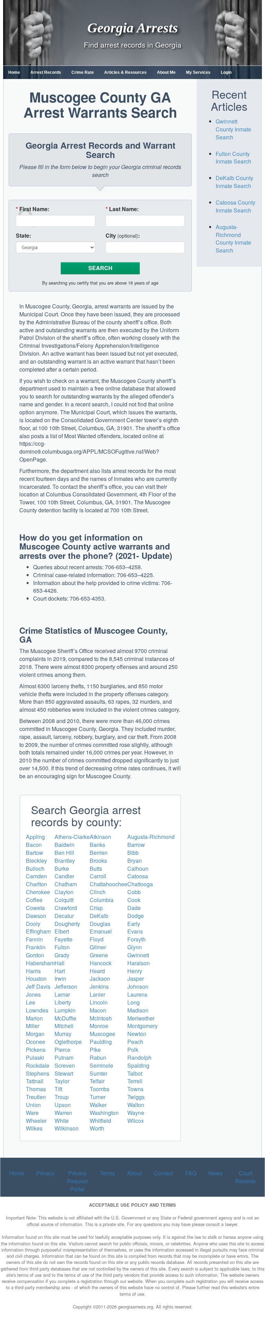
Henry (134, 971)
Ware (32, 1113)
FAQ (190, 1173)
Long (133, 1002)
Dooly (33, 924)
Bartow (34, 853)
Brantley (65, 860)
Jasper (135, 978)
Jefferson (66, 986)
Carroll (98, 876)
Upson (63, 1105)
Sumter (98, 1073)
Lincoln (99, 1002)
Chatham (66, 884)
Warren (63, 1113)
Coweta (35, 908)
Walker (98, 1105)
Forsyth (136, 939)
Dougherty (67, 924)
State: (23, 235)
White (62, 1121)
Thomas (36, 1089)
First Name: (32, 209)
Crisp (96, 908)
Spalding (138, 1065)
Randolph (139, 1057)
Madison (137, 1010)
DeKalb (99, 916)
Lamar (62, 994)
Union (33, 1105)
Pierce (62, 1050)
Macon (98, 1010)
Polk (132, 1050)
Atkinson (100, 837)
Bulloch (35, 868)
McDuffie (65, 1018)
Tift (58, 1089)
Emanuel (101, 931)
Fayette (63, 939)
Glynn (134, 947)
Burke (62, 868)
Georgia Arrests (132, 27)
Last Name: (122, 209)
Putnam (64, 1057)
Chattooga (140, 884)
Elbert (62, 931)
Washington (104, 1113)
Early (133, 924)
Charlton (36, 884)
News (215, 1173)
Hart (60, 971)
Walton (135, 1105)
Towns (135, 1089)
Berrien (99, 853)
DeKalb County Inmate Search (234, 182)
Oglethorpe (68, 1042)
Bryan (134, 860)
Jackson (100, 978)
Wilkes (34, 1128)
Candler (64, 876)
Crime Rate (82, 72)
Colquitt (64, 900)
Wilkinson (67, 1128)
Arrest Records (45, 72)
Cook (133, 900)
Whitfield (100, 1121)
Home (14, 72)
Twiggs (136, 1097)
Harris (33, 971)
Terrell (135, 1081)
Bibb (133, 853)
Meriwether (141, 1018)
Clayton (64, 892)
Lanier (97, 994)
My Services (198, 72)
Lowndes (37, 1010)
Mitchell (64, 1026)
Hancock (100, 963)
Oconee (35, 1042)
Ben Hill (64, 853)
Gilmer (98, 947)
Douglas (100, 924)
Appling (35, 837)
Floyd (97, 939)
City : (123, 235)
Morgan (35, 1034)
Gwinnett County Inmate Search (233, 129)
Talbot (134, 1073)
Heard (97, 971)
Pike (95, 1050)
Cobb (134, 892)
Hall (60, 963)
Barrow (136, 845)
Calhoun (137, 868)
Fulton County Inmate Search (233, 158)
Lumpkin (65, 1010)
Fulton (62, 947)
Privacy (45, 1173)
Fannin (34, 939)
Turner (98, 1097)
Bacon (34, 845)
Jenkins (99, 986)
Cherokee (38, 892)
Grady (62, 955)
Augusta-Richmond (151, 837)
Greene (99, 955)
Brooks (98, 860)
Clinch (98, 892)
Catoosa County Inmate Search (235, 206)
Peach (135, 1042)
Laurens (137, 994)
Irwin (60, 978)
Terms (107, 1173)
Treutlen (36, 1097)
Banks (97, 845)
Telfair (97, 1081)
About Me (166, 72)
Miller (32, 1026)
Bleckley (36, 860)
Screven (65, 1065)
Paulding (101, 1042)
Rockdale (37, 1065)
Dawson (36, 916)
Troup (62, 1097)
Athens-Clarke (72, 837)
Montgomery (142, 1026)
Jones (33, 994)
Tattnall (34, 1081)
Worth (97, 1128)
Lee (30, 1002)
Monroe (99, 1026)
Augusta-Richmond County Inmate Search (233, 239)
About (134, 1173)
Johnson (137, 986)
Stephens (37, 1073)
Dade (134, 908)
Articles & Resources (125, 72)
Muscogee (102, 1034)
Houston (36, 978)
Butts (96, 868)
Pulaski (35, 1057)
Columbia (102, 900)
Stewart (64, 1073)
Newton (136, 1034)
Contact (163, 1173)
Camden (36, 876)
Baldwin (65, 845)
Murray (63, 1034)
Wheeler (36, 1121)
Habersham (40, 963)
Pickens (36, 1050)
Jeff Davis (38, 986)
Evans (135, 931)
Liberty (63, 1002)
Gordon (35, 955)
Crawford (66, 908)
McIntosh (101, 1018)
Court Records (245, 1177)
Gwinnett (138, 955)
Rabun (98, 1057)
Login (226, 72)
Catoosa (137, 876)
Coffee (34, 900)
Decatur (64, 916)
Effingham (38, 931)
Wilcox (135, 1121)
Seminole (101, 1065)
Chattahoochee (108, 884)
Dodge (135, 916)
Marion (34, 1018)
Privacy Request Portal (77, 1181)
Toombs (99, 1089)
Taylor (62, 1081)
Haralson (138, 963)
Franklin (36, 947)
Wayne (135, 1113)
